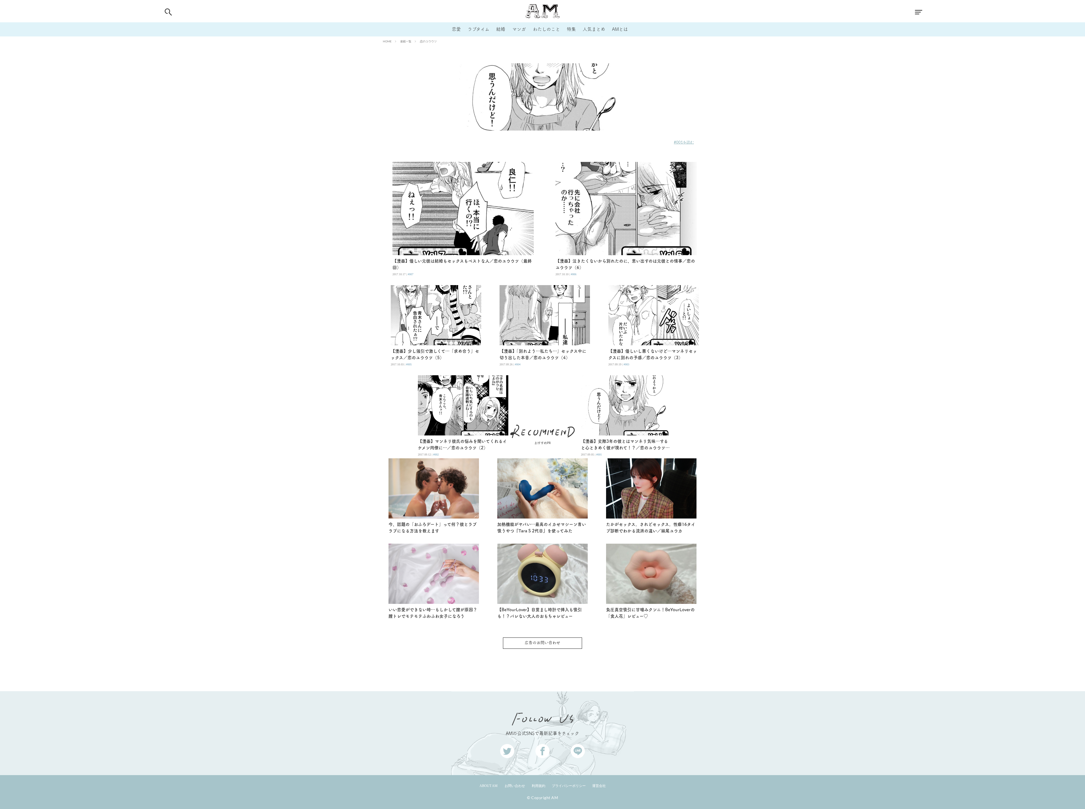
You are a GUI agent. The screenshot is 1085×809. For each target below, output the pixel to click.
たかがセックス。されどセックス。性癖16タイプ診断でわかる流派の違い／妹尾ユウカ (650, 527)
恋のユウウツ (428, 41)
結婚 (500, 29)
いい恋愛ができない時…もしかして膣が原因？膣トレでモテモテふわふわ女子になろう (433, 613)
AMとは (620, 29)
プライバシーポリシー (569, 786)
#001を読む (684, 142)
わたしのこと (546, 29)
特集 (571, 29)
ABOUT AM (488, 786)
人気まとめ (594, 29)
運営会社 (599, 786)
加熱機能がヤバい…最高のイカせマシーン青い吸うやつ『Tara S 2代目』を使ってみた (541, 527)
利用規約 (538, 786)
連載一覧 (405, 41)
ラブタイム (478, 29)
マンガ (519, 29)
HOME (387, 41)
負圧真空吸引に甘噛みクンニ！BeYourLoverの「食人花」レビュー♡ (650, 613)
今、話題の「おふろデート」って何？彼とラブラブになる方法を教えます (433, 527)
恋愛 (456, 29)
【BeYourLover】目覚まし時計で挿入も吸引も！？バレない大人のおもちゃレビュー (539, 613)
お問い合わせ (515, 786)
